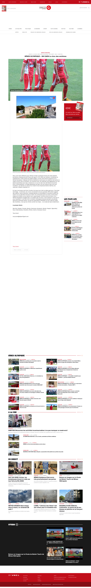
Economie (37, 28)
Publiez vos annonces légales (38, 32)
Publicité (24, 32)
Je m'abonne (69, 117)
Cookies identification (46, 584)
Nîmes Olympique (45, 52)
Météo (17, 32)
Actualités (18, 28)
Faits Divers (54, 28)
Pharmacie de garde (71, 32)
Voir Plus (79, 355)
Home (10, 28)
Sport (45, 28)
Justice (63, 28)
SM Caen (26, 249)
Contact (29, 584)
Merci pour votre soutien (58, 584)
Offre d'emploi (71, 575)
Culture (71, 28)
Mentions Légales (36, 584)
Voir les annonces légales (55, 32)
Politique (28, 28)
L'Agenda (79, 28)
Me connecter (84, 7)
